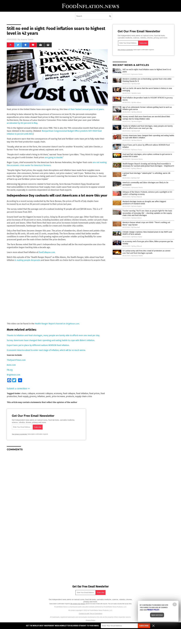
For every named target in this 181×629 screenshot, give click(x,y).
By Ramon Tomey (137, 150)
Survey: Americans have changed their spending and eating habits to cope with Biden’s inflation (50, 340)
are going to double (54, 157)
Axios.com (11, 365)
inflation (41, 396)
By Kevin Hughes (137, 121)
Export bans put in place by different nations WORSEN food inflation (38, 345)
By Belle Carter (136, 93)
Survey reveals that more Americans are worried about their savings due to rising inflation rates (146, 118)
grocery (32, 396)
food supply (23, 396)
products (70, 396)
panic (48, 396)
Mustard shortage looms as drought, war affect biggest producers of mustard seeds (144, 202)
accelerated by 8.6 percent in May (22, 123)
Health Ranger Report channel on (50, 323)
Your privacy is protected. (19, 434)
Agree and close (157, 615)
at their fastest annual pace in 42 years (86, 109)
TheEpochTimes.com (16, 360)
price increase (58, 396)
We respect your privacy (77, 603)
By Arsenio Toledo (137, 74)
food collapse (69, 393)
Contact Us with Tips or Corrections (90, 613)
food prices (94, 393)
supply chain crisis (83, 396)
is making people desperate (27, 260)
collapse (31, 393)
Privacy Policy (90, 620)
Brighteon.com (72, 323)
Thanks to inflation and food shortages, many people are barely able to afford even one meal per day (53, 335)
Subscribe (144, 626)
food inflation (82, 393)
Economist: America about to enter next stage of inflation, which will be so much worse (46, 350)
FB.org (10, 370)
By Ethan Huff (136, 84)
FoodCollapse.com (47, 252)
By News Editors (136, 218)
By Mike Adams (136, 102)
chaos (24, 393)
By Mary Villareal (137, 112)
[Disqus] (57, 483)
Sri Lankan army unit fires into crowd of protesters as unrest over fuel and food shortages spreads (146, 252)
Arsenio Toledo (27, 39)
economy (58, 393)
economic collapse (44, 393)
